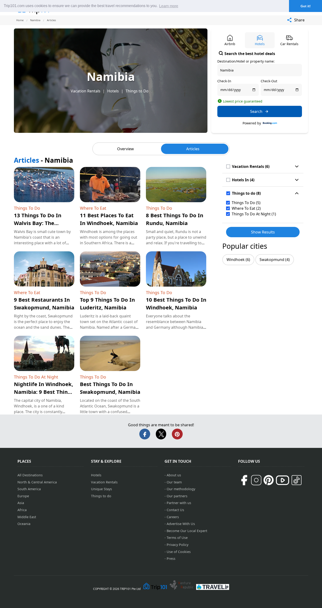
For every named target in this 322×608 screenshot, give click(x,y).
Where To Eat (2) (246, 208)
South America (29, 489)
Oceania (23, 523)
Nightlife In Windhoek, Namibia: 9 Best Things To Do (44, 391)
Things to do (101, 496)
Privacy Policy (177, 544)
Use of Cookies (179, 551)
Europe (23, 496)
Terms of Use (177, 537)
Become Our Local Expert (187, 531)
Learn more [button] (168, 6)
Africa (22, 510)
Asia (20, 503)
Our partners (177, 496)
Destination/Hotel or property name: (246, 61)
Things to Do (137, 91)
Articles (192, 148)
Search (256, 111)
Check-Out (269, 81)
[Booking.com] (270, 123)
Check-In (224, 81)
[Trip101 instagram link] (256, 480)
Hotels (113, 91)
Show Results (263, 232)
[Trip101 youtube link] (282, 480)
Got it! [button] (306, 6)
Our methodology (181, 489)
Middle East (26, 517)
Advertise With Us (181, 523)
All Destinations (30, 475)
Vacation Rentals (85, 91)
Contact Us (175, 510)
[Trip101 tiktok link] (296, 480)
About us (174, 475)
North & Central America (37, 482)
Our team (174, 482)
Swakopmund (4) (275, 259)
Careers (173, 517)
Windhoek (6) (238, 259)
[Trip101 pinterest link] (268, 480)
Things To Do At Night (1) (254, 214)
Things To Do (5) (246, 202)
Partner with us (179, 503)
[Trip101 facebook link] (244, 480)
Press (171, 558)
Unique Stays (101, 489)
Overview (125, 148)
